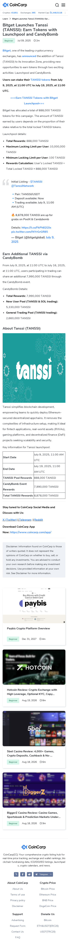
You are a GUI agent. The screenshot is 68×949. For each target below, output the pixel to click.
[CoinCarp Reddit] (29, 874)
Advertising (18, 920)
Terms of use (17, 894)
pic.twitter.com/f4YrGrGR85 (29, 232)
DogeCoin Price (47, 906)
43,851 (14, 12)
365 (33, 12)
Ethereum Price (47, 894)
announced (29, 56)
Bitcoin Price (48, 889)
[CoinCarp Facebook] (22, 874)
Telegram (24, 520)
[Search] (57, 5)
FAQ (17, 937)
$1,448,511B (56, 12)
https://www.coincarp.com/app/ (30, 532)
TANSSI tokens (40, 80)
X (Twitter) (10, 520)
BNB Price (47, 900)
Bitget (7, 51)
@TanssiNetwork (22, 186)
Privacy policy (17, 900)
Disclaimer (17, 906)
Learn (5, 18)
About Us (17, 889)
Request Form (17, 926)
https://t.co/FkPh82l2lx (36, 228)
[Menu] (63, 5)
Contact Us (18, 931)
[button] (43, 874)
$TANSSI (36, 182)
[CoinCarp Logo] (16, 5)
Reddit (38, 520)
